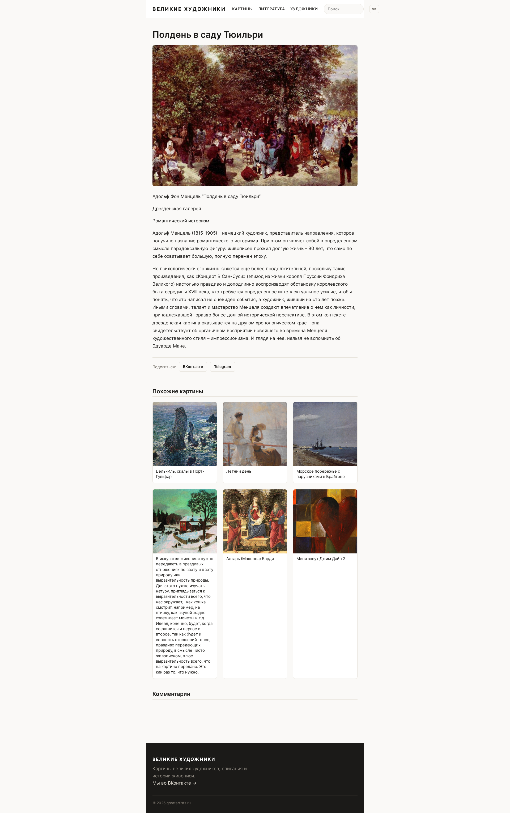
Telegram (222, 366)
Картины (242, 9)
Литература (271, 9)
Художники (304, 9)
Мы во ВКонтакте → (174, 783)
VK (374, 9)
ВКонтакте (193, 366)
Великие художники (189, 9)
